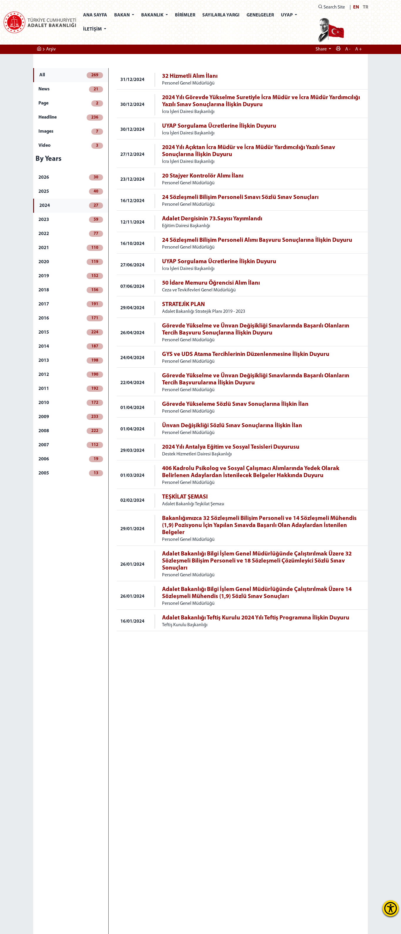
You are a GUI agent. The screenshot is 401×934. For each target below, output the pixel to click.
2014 (68, 346)
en (356, 7)
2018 (68, 290)
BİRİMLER (185, 15)
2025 (68, 191)
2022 (68, 234)
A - (348, 49)
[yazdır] (338, 49)
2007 (68, 445)
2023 (68, 219)
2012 (68, 374)
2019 (68, 276)
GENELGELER (260, 15)
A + (358, 49)
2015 (68, 332)
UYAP (287, 15)
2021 (68, 248)
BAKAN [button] (122, 15)
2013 (68, 360)
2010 (68, 403)
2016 (68, 318)
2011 (68, 388)
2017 (68, 304)
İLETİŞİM (93, 29)
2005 (68, 473)
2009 (68, 417)
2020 (68, 262)
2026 (68, 177)
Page (68, 103)
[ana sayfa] (39, 49)
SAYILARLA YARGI (221, 15)
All (68, 75)
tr (365, 7)
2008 (68, 431)
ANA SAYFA (95, 15)
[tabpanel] (242, 349)
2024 (68, 205)
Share (322, 49)
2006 (68, 459)
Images (68, 131)
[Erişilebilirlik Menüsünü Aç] (391, 908)
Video (68, 145)
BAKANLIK (152, 15)
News (68, 89)
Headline (68, 117)
